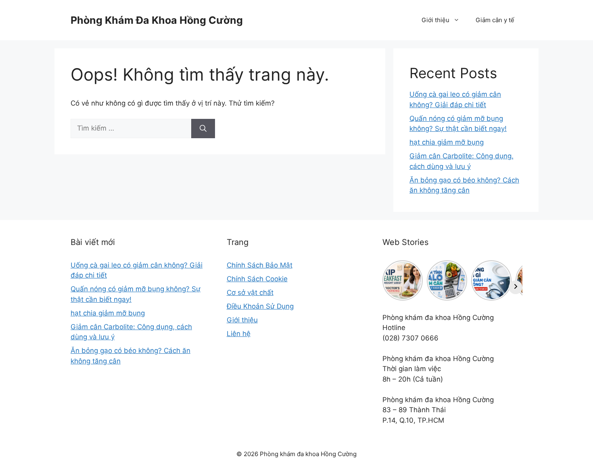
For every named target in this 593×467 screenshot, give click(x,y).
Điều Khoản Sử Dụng (260, 306)
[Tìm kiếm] (203, 128)
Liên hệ (239, 334)
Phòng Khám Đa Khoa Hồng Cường (157, 20)
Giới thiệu (435, 20)
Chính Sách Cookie (257, 279)
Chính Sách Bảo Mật (259, 265)
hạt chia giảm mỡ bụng (446, 142)
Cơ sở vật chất (250, 293)
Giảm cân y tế (495, 20)
